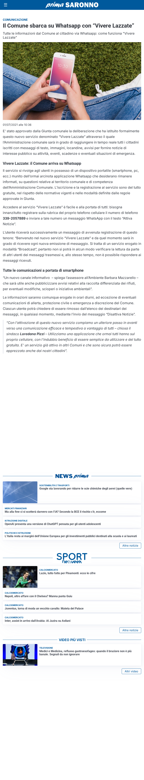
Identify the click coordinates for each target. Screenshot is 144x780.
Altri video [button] (131, 671)
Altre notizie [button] (130, 545)
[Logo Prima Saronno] (72, 5)
